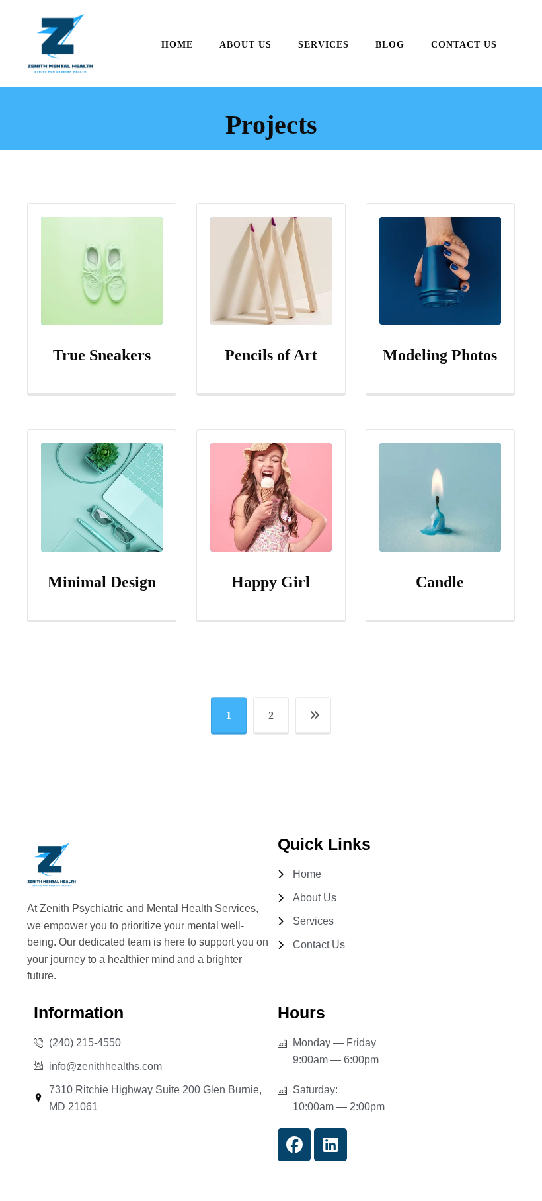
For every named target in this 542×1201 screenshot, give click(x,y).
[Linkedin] (330, 1144)
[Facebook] (294, 1144)
